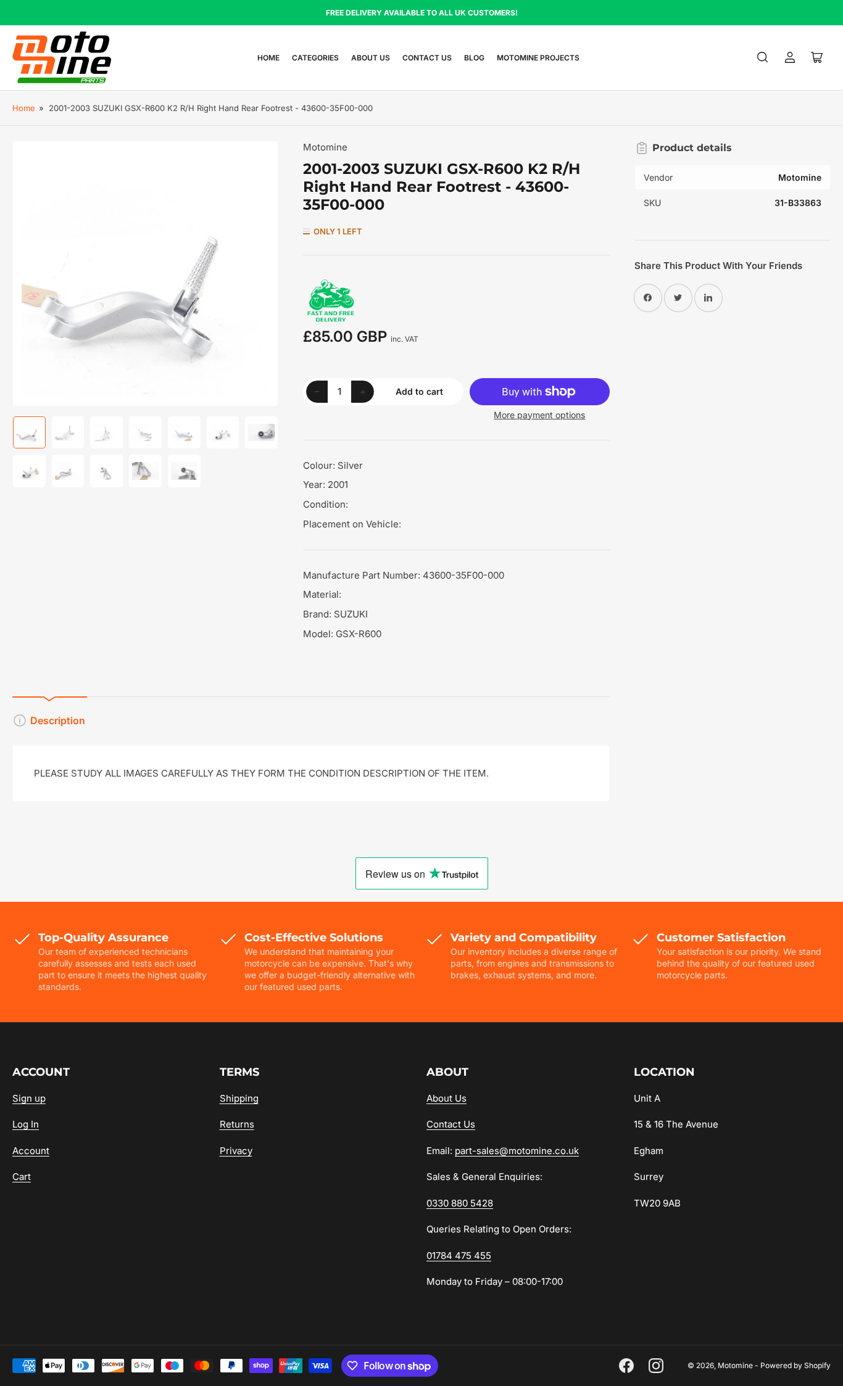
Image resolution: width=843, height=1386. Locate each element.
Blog (474, 57)
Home (268, 57)
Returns (237, 1124)
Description (57, 720)
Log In (25, 1124)
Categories (315, 57)
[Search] (762, 57)
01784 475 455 (458, 1255)
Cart (21, 1176)
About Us (370, 57)
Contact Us (427, 57)
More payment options (539, 415)
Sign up (29, 1098)
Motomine (325, 147)
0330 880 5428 (459, 1203)
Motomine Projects (538, 57)
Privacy (236, 1151)
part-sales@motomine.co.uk (517, 1151)
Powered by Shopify (795, 1365)
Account (30, 1151)
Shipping (239, 1098)
